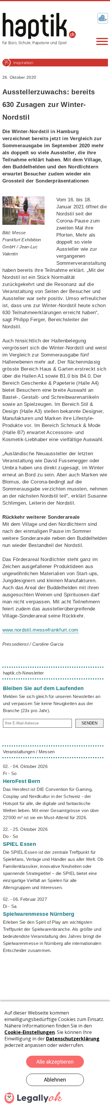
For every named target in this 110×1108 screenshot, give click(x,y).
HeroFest (21, 781)
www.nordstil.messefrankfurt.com (40, 630)
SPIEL (19, 844)
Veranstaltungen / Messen (29, 751)
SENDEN (89, 723)
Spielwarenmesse (39, 914)
